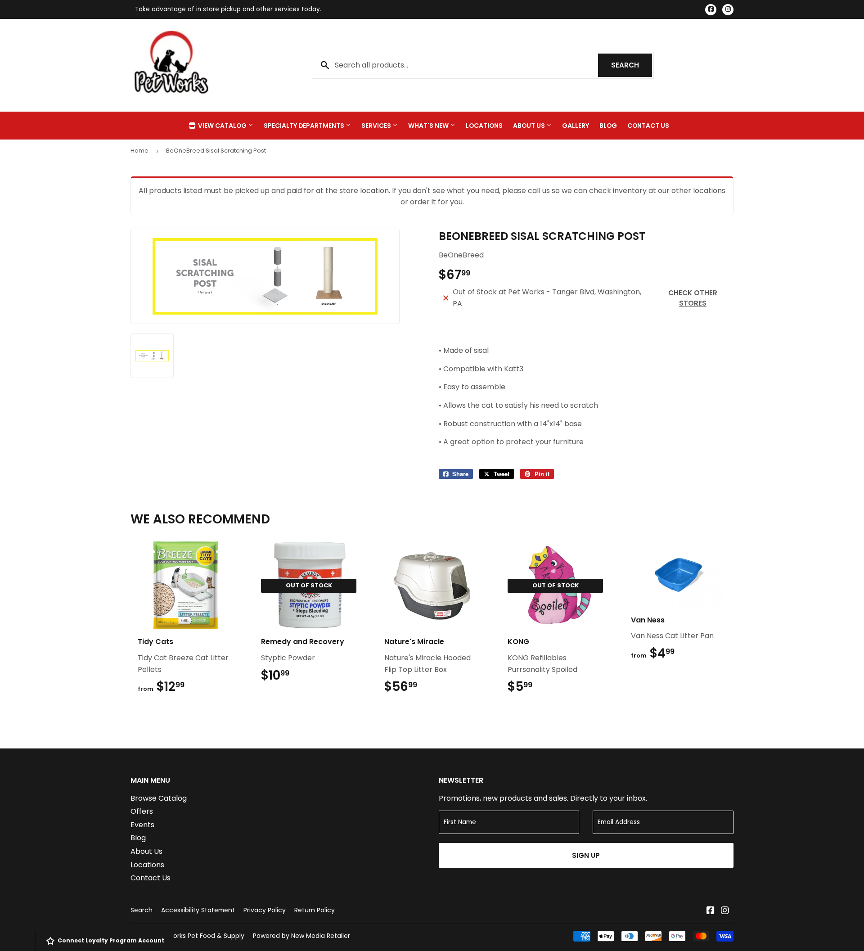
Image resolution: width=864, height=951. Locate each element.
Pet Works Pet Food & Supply (199, 935)
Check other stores (692, 298)
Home (139, 150)
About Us (529, 125)
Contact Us (648, 125)
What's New (429, 125)
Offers (141, 811)
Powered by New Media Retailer (301, 935)
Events (142, 825)
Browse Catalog (158, 798)
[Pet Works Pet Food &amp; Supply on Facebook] (710, 911)
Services (376, 125)
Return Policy (314, 910)
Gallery (575, 125)
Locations (484, 125)
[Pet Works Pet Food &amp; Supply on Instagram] (725, 911)
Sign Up (586, 855)
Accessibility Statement (198, 910)
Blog (608, 125)
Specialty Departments (305, 125)
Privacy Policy (264, 910)
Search (631, 65)
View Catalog (222, 125)
